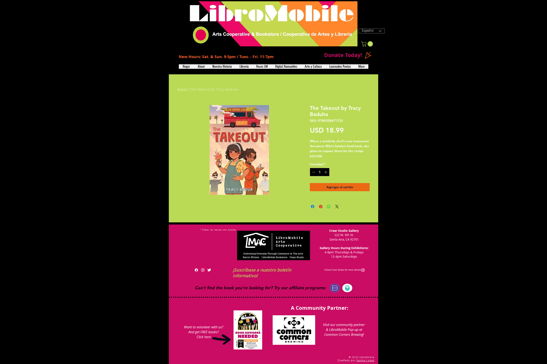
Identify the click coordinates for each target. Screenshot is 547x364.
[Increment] (326, 172)
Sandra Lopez (365, 361)
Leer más (316, 156)
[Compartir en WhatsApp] (328, 206)
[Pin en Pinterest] (320, 206)
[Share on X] (337, 206)
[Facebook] (196, 270)
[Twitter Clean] (209, 270)
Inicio (182, 89)
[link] (367, 44)
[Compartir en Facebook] (312, 206)
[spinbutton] (319, 172)
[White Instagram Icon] (203, 270)
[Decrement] (313, 172)
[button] (201, 66)
